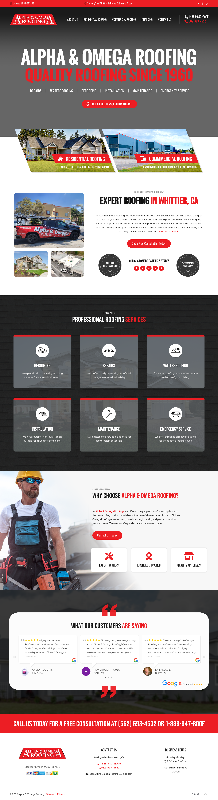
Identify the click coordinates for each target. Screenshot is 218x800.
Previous (14, 657)
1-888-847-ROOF (167, 231)
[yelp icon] (202, 3)
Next (204, 657)
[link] (65, 151)
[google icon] (207, 3)
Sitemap (50, 794)
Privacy (61, 794)
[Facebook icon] (198, 3)
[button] (149, 243)
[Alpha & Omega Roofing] (33, 19)
